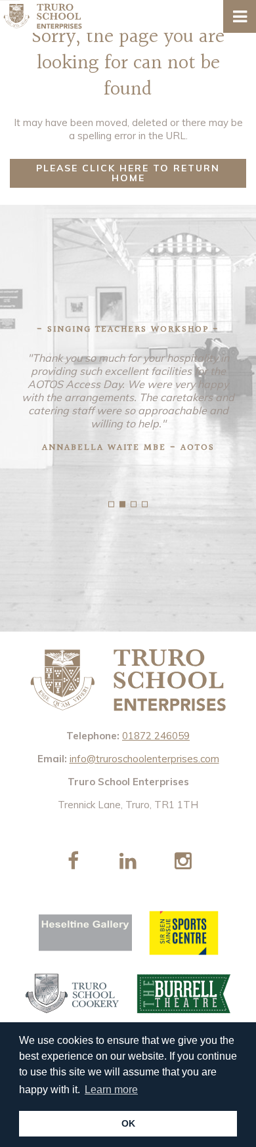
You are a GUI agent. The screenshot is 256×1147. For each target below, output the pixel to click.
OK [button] (128, 1123)
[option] (128, 395)
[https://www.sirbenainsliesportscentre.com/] (184, 933)
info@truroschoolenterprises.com (144, 758)
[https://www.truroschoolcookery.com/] (72, 994)
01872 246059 (156, 735)
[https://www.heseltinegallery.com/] (86, 933)
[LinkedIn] (128, 860)
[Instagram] (183, 860)
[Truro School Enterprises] (42, 15)
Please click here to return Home (128, 173)
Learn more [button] (111, 1089)
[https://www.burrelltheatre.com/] (184, 994)
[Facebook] (73, 860)
